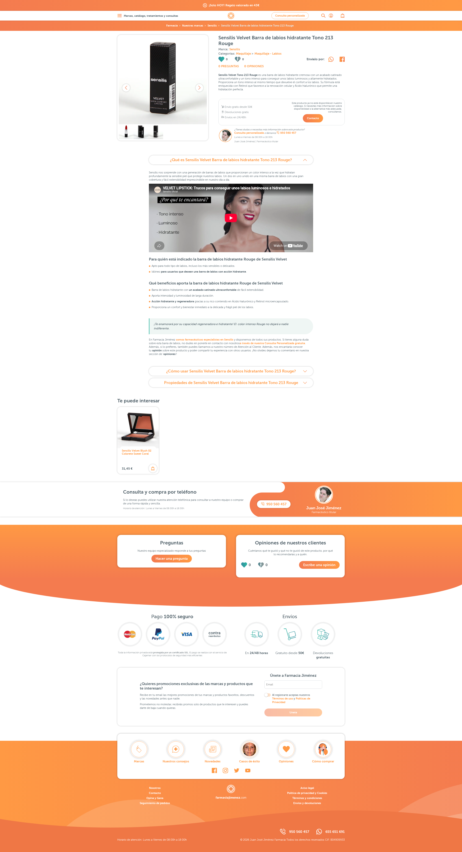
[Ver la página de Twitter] (236, 770)
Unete (293, 712)
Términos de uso (282, 698)
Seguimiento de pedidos (155, 803)
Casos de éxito (249, 761)
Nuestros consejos (176, 761)
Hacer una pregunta (172, 558)
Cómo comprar (323, 761)
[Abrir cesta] (342, 16)
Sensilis (212, 25)
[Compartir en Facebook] (342, 60)
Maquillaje (244, 53)
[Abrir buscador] (323, 16)
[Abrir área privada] (331, 16)
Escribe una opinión (319, 565)
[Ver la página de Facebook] (214, 770)
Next (199, 88)
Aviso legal (307, 787)
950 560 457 (288, 132)
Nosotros (155, 787)
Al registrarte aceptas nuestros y (291, 699)
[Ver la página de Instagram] (225, 770)
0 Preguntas (228, 66)
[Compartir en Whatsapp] (331, 60)
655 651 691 (335, 832)
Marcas (139, 761)
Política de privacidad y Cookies (307, 792)
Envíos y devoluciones (307, 803)
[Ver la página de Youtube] (247, 770)
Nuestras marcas (192, 25)
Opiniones (286, 761)
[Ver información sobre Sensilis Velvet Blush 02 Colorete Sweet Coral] (138, 427)
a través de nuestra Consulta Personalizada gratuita (272, 343)
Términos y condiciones (307, 798)
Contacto (313, 118)
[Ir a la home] (231, 792)
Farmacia (172, 25)
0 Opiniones (254, 66)
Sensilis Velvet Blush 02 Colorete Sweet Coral (136, 452)
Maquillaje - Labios (268, 53)
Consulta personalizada (290, 15)
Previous (126, 88)
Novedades (213, 761)
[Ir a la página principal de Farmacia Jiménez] (231, 15)
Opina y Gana (154, 798)
